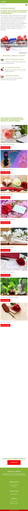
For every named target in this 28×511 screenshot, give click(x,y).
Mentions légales (14, 503)
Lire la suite (5, 148)
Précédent (7, 55)
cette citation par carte (14, 59)
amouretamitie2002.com (20, 475)
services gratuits (14, 485)
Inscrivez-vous (14, 494)
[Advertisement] (14, 100)
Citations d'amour (12, 76)
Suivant (20, 55)
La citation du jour (12, 67)
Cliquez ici (14, 462)
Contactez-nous (14, 501)
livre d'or (14, 486)
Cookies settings (14, 510)
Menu (4, 1)
